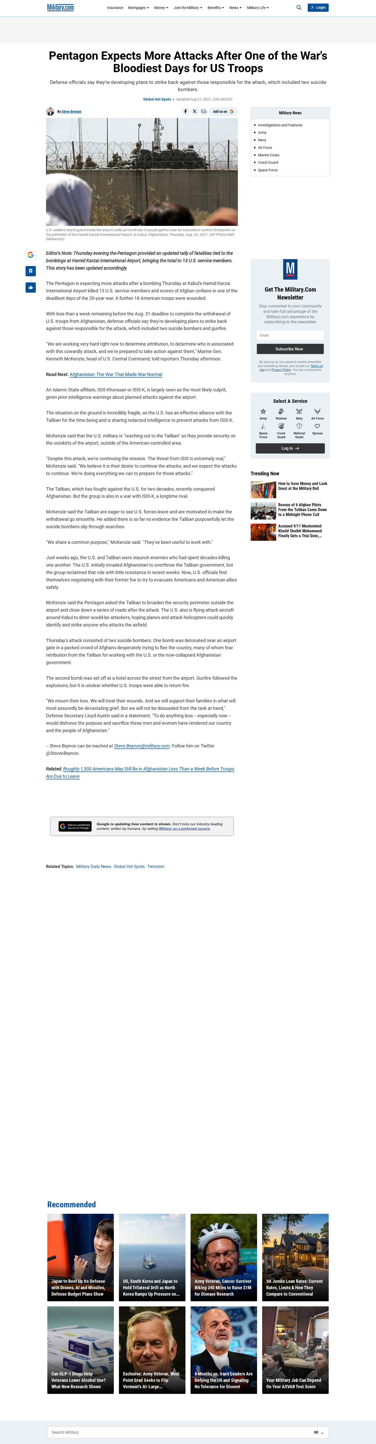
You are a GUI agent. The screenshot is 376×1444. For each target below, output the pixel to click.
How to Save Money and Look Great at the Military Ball (302, 486)
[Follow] (31, 271)
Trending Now (265, 473)
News (233, 7)
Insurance (115, 7)
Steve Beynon (71, 111)
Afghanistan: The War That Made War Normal (116, 374)
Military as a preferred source (184, 828)
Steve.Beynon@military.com (142, 745)
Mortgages (137, 7)
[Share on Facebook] (185, 111)
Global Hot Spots (157, 99)
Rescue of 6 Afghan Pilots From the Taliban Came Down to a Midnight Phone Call (302, 509)
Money (159, 7)
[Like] (31, 287)
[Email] (204, 111)
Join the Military (186, 7)
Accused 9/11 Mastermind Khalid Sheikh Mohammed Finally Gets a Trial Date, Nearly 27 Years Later (300, 531)
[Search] (299, 8)
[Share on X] (195, 111)
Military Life (256, 7)
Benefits (214, 7)
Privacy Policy (281, 370)
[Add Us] (31, 255)
